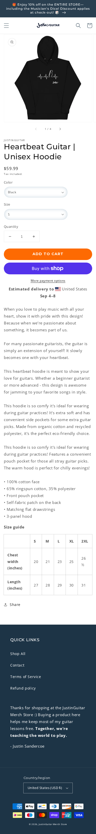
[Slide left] (36, 129)
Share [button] (15, 604)
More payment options (48, 280)
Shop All (18, 653)
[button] (6, 25)
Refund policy (23, 688)
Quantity (11, 226)
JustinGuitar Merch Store (53, 824)
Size (7, 204)
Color (8, 182)
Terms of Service (25, 676)
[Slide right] (60, 129)
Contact (17, 665)
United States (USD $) (45, 787)
